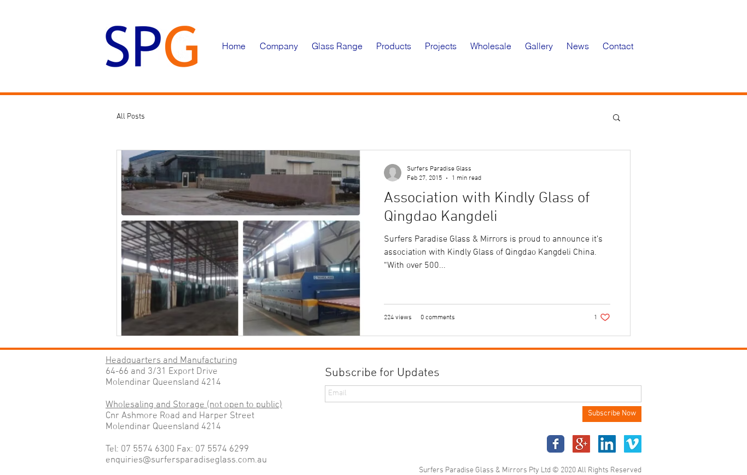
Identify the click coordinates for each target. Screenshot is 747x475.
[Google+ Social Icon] (581, 444)
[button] (280, 46)
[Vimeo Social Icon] (632, 444)
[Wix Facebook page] (555, 444)
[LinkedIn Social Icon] (607, 444)
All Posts (130, 116)
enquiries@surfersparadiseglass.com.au (186, 460)
